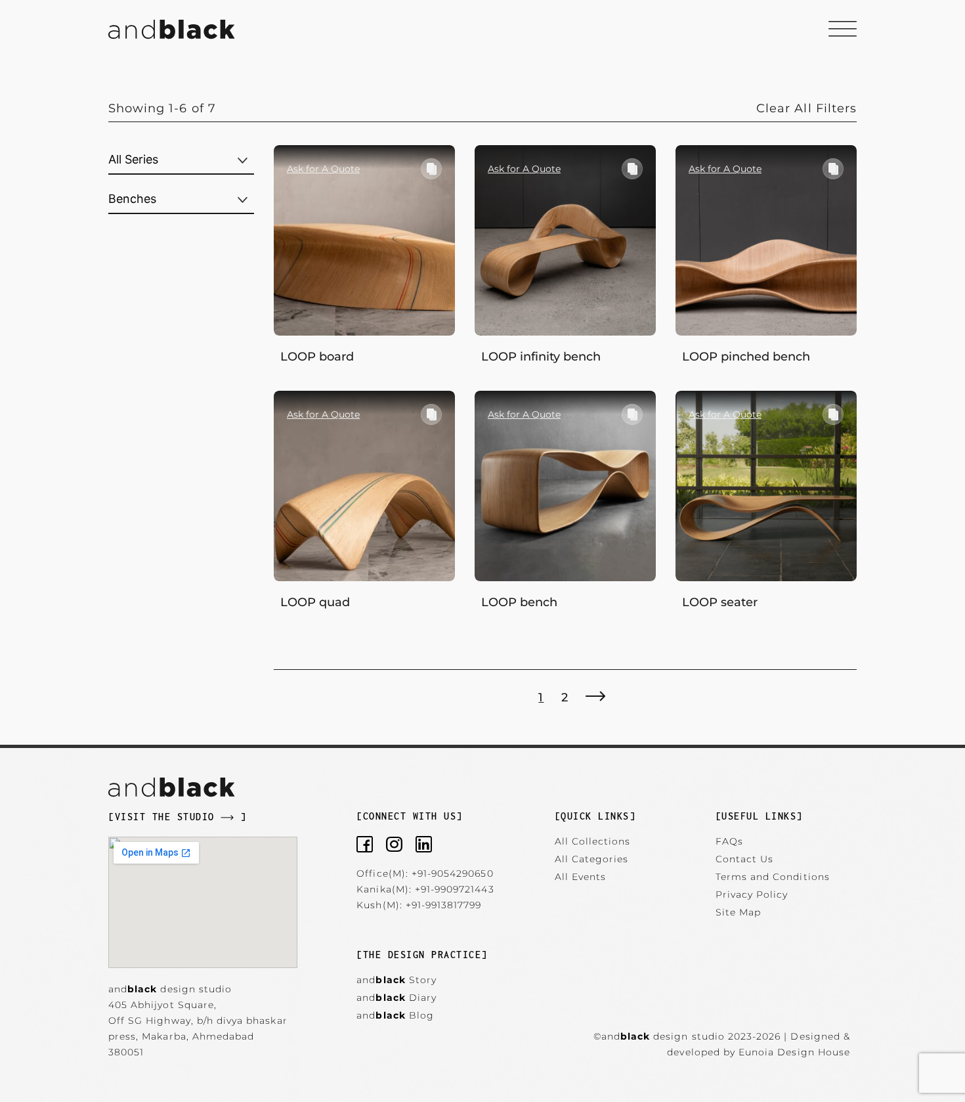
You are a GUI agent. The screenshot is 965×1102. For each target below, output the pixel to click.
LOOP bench (519, 602)
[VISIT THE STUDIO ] (177, 816)
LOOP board (317, 356)
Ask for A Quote (323, 169)
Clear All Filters (806, 108)
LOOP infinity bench (541, 356)
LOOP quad (315, 602)
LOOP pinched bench (746, 356)
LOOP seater (720, 602)
